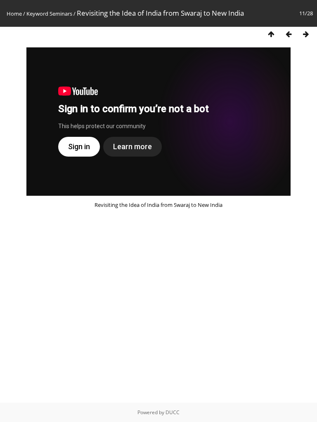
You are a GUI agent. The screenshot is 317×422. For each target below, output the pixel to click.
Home (14, 13)
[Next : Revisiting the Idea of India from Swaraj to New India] (306, 34)
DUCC (173, 412)
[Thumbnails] (271, 34)
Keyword (37, 13)
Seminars (61, 13)
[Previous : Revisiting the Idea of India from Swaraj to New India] (288, 34)
